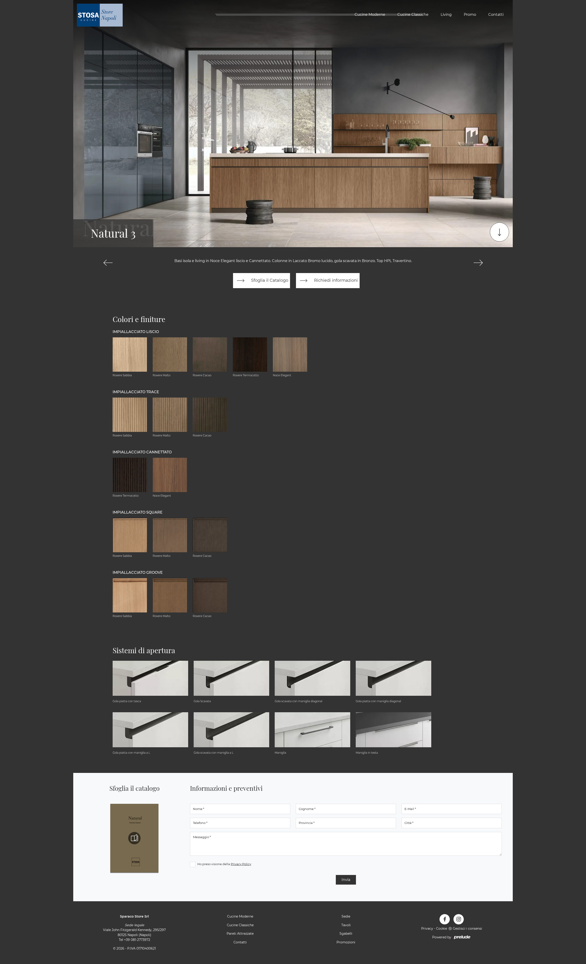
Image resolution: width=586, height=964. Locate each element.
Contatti (496, 14)
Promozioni (345, 942)
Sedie (346, 916)
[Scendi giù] (499, 232)
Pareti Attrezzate (240, 934)
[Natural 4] (478, 262)
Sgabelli (345, 934)
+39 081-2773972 (137, 940)
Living (446, 14)
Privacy (427, 928)
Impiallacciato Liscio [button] (136, 332)
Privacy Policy (241, 864)
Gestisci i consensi (467, 928)
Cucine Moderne (370, 14)
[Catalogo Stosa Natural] (134, 838)
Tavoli (346, 925)
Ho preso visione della (224, 864)
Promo (470, 14)
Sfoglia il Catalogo (269, 280)
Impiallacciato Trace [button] (136, 392)
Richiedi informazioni (335, 280)
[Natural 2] (108, 262)
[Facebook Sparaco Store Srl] (445, 919)
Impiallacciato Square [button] (138, 512)
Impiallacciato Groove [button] (138, 572)
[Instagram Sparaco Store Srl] (458, 919)
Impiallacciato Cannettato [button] (142, 452)
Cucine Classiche (413, 14)
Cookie (441, 928)
